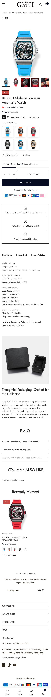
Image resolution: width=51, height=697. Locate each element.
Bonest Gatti (21, 254)
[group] (25, 53)
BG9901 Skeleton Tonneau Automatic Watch (14, 538)
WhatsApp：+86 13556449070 (15, 643)
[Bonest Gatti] (25, 4)
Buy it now (25, 182)
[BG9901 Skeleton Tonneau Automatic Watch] (17, 514)
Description (7, 254)
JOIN (39, 590)
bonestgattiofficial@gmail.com (14, 657)
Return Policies (38, 254)
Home (4, 12)
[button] (17, 555)
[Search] (40, 4)
